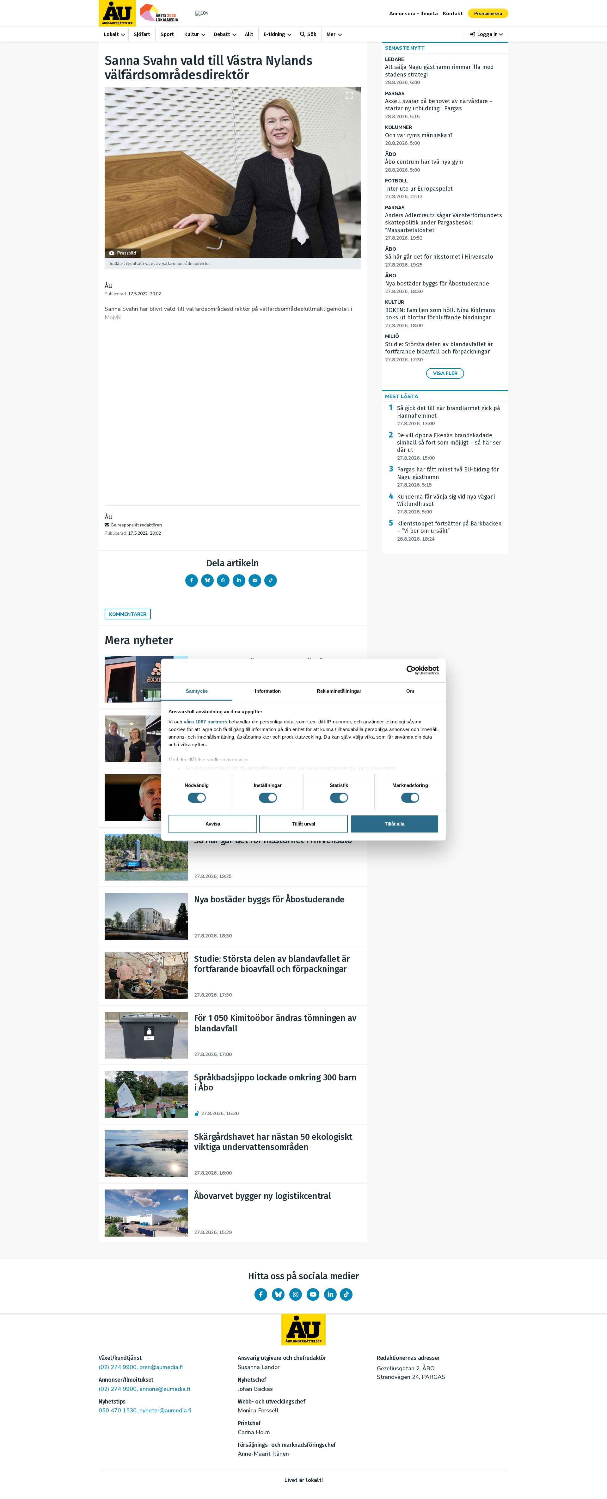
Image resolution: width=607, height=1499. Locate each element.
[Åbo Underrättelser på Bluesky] (278, 1294)
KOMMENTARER (127, 614)
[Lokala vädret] (198, 13)
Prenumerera (488, 13)
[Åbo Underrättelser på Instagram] (295, 1294)
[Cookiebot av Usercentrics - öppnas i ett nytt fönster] (411, 670)
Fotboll (396, 181)
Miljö (392, 337)
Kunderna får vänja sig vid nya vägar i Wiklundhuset (446, 504)
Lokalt (111, 34)
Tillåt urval (303, 823)
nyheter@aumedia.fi (165, 1410)
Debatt (222, 34)
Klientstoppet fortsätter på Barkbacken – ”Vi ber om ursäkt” (449, 531)
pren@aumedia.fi (161, 1367)
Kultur (191, 34)
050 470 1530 (118, 1410)
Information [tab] (268, 690)
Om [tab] (410, 690)
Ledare (394, 60)
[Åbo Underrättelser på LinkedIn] (330, 1294)
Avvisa (212, 823)
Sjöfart (142, 34)
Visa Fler (445, 373)
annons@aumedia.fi (164, 1389)
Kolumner (398, 128)
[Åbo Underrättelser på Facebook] (260, 1294)
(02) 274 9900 (118, 1367)
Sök (311, 34)
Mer (331, 34)
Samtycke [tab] (197, 690)
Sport (167, 34)
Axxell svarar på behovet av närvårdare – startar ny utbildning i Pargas (439, 109)
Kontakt (453, 13)
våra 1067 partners (205, 721)
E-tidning (274, 34)
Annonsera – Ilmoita (413, 13)
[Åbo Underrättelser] (303, 1329)
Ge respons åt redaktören (136, 525)
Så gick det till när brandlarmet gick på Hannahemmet (448, 416)
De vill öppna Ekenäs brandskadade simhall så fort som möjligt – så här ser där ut (449, 446)
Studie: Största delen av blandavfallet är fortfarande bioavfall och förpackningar (439, 352)
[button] (486, 34)
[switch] (268, 798)
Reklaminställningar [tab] (339, 690)
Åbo (390, 154)
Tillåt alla (394, 823)
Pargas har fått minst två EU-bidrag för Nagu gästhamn (448, 477)
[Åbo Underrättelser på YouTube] (313, 1294)
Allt (249, 34)
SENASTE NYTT (405, 48)
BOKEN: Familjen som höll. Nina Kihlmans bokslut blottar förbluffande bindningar (440, 318)
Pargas (395, 94)
